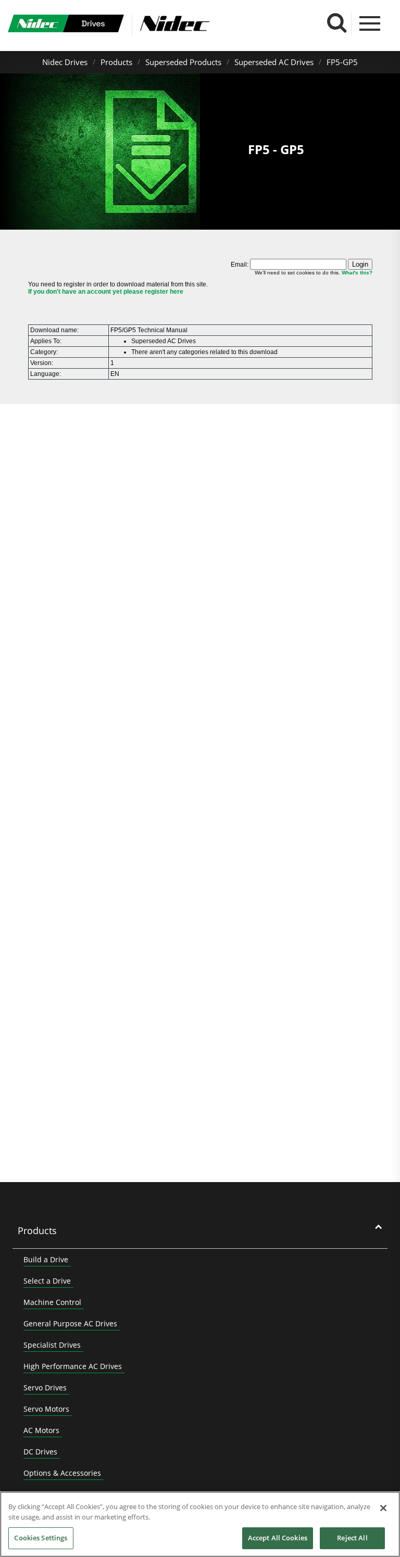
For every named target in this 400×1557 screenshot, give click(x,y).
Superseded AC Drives (274, 62)
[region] (200, 1524)
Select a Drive (47, 1281)
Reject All (352, 1537)
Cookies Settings (40, 1537)
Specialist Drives (52, 1345)
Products (116, 62)
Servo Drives (45, 1387)
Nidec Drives (65, 62)
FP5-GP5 (342, 62)
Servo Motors (46, 1409)
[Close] (383, 1508)
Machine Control (52, 1302)
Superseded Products (183, 62)
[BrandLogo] (66, 25)
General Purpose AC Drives (70, 1323)
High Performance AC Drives (72, 1366)
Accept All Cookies (277, 1537)
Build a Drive (45, 1259)
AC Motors (41, 1430)
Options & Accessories (62, 1473)
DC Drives (40, 1451)
